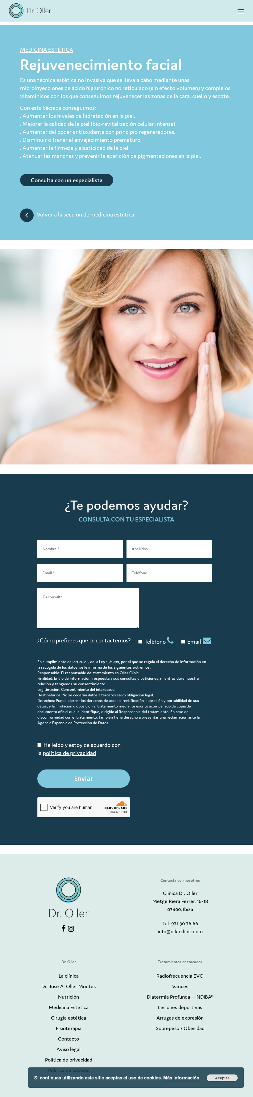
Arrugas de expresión (180, 1018)
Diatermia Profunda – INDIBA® (180, 997)
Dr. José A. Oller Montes (68, 986)
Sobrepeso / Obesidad (180, 1028)
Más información (181, 1077)
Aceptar (222, 1078)
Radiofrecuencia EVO (180, 976)
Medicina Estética (69, 1007)
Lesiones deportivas (180, 1007)
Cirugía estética (68, 1018)
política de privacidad (69, 753)
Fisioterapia (68, 1028)
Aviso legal (68, 1049)
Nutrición (68, 997)
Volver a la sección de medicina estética (85, 214)
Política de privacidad (68, 1060)
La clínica (69, 976)
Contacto (68, 1039)
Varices (180, 986)
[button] (241, 11)
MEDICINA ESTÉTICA (46, 50)
